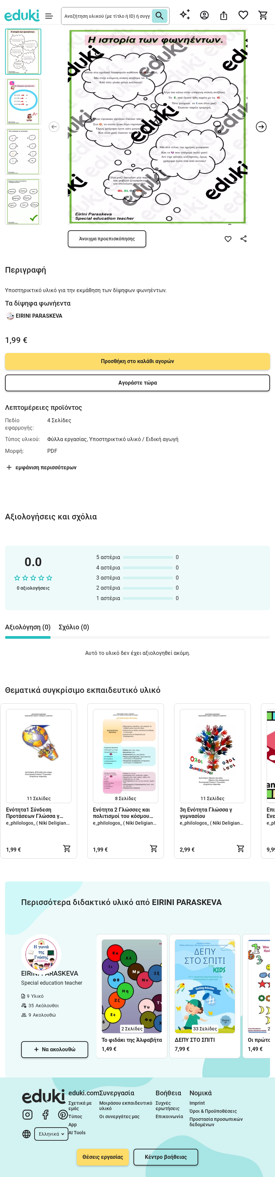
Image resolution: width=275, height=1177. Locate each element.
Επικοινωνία (169, 1116)
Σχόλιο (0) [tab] (74, 627)
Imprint (197, 1103)
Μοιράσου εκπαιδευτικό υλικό (126, 1105)
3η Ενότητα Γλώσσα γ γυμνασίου (206, 813)
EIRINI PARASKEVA (39, 316)
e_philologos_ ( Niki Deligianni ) (39, 823)
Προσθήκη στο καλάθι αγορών (137, 361)
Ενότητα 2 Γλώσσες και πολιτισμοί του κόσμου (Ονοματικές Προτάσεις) (123, 813)
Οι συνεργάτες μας (119, 1116)
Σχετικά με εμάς (80, 1105)
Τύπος (75, 1116)
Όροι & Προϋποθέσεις (213, 1111)
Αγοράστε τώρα (137, 383)
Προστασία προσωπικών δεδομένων (216, 1121)
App (72, 1124)
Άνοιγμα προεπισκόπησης (107, 238)
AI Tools (77, 1132)
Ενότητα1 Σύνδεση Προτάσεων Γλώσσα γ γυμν (32, 813)
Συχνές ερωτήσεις (167, 1105)
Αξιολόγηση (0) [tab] (28, 627)
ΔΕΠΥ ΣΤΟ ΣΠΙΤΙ (195, 1040)
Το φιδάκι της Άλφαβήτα (132, 1040)
